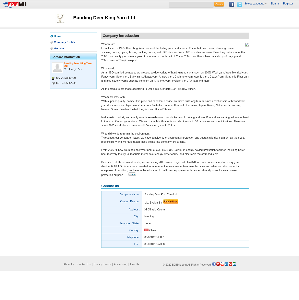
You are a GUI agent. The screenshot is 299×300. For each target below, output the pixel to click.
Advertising (120, 264)
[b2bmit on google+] (218, 264)
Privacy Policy (102, 264)
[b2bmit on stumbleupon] (234, 264)
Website (59, 48)
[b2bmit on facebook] (214, 264)
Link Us (134, 264)
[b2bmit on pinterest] (230, 264)
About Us (68, 264)
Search (219, 4)
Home (57, 36)
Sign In (275, 3)
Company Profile (64, 42)
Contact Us (84, 264)
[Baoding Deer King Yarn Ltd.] (60, 18)
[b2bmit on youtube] (222, 264)
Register (288, 3)
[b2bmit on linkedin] (226, 264)
